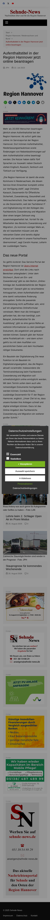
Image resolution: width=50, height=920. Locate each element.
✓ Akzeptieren (25, 464)
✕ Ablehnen (25, 478)
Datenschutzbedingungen (25, 488)
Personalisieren (25, 484)
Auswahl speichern (25, 471)
